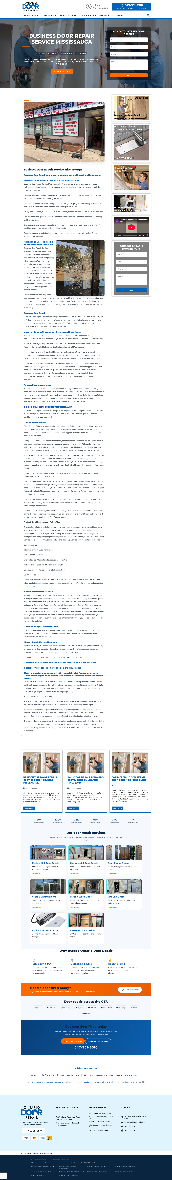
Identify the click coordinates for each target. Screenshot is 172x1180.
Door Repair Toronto (67, 1107)
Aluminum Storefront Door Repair (41, 1172)
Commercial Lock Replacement (97, 1172)
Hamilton (86, 1014)
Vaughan (79, 1008)
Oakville (134, 1008)
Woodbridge (87, 1082)
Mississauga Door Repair (36, 241)
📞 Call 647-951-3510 (130, 990)
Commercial (48, 15)
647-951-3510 (86, 1047)
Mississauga (121, 1008)
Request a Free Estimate (98, 1041)
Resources (104, 15)
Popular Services (97, 1107)
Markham (92, 1008)
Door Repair (29, 15)
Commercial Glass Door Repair (97, 1166)
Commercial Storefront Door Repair (42, 1166)
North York (51, 1008)
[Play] (116, 235)
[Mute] (143, 235)
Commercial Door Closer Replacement (71, 1172)
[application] (131, 227)
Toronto (30, 1082)
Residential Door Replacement (69, 1175)
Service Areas (86, 15)
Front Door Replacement (39, 1175)
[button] (148, 15)
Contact (120, 15)
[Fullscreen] (147, 235)
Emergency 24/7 (68, 15)
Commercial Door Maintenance (125, 1172)
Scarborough (66, 1008)
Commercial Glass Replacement (125, 1166)
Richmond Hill (106, 1008)
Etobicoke (38, 1008)
